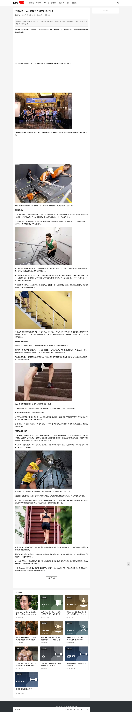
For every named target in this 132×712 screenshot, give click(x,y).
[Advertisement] (51, 47)
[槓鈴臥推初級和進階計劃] (26, 679)
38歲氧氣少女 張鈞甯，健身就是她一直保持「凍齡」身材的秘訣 (26, 613)
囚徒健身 (17, 15)
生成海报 (69, 709)
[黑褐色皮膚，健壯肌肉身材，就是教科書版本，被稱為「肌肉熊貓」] (26, 653)
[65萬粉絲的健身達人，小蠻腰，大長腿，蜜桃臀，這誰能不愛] (51, 602)
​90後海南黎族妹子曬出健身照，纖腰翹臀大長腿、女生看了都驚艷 (51, 639)
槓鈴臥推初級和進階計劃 (24, 689)
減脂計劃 (31, 3)
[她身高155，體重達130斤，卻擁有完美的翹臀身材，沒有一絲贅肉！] (76, 602)
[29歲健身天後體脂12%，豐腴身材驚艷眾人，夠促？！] (51, 653)
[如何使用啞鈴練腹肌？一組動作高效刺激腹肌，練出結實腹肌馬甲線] (26, 628)
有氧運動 (38, 3)
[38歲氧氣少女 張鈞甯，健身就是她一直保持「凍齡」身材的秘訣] (26, 602)
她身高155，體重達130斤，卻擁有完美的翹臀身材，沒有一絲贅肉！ (76, 613)
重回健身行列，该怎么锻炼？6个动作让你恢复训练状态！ (76, 639)
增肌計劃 (61, 3)
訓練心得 (46, 3)
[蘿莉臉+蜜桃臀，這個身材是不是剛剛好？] (76, 653)
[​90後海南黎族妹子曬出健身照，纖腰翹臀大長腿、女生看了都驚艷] (51, 628)
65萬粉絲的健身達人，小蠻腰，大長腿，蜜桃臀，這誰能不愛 (51, 613)
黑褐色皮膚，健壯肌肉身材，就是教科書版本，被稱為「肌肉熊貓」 (26, 664)
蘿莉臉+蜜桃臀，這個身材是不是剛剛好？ (76, 664)
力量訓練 (53, 3)
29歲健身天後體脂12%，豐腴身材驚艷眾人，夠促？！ (51, 664)
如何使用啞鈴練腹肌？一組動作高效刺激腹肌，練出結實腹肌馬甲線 (26, 639)
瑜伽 (67, 3)
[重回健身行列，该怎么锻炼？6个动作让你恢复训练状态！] (76, 628)
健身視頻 (74, 3)
